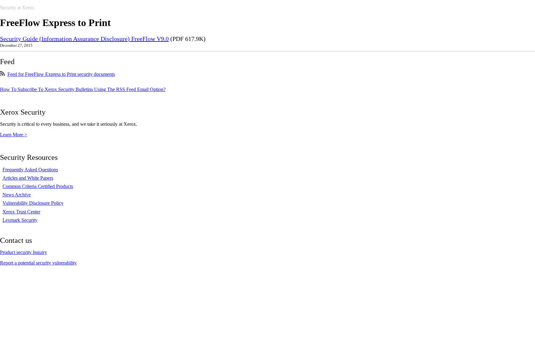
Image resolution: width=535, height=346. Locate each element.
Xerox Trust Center (21, 211)
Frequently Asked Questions (30, 169)
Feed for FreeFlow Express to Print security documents (61, 74)
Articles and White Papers (27, 178)
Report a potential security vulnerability (38, 262)
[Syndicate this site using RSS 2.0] (2, 74)
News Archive (16, 194)
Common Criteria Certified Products (37, 186)
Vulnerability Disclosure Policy (32, 203)
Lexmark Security (19, 220)
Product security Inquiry (23, 252)
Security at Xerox (17, 7)
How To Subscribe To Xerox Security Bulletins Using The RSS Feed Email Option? (83, 89)
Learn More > (13, 134)
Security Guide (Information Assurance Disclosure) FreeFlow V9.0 (84, 38)
